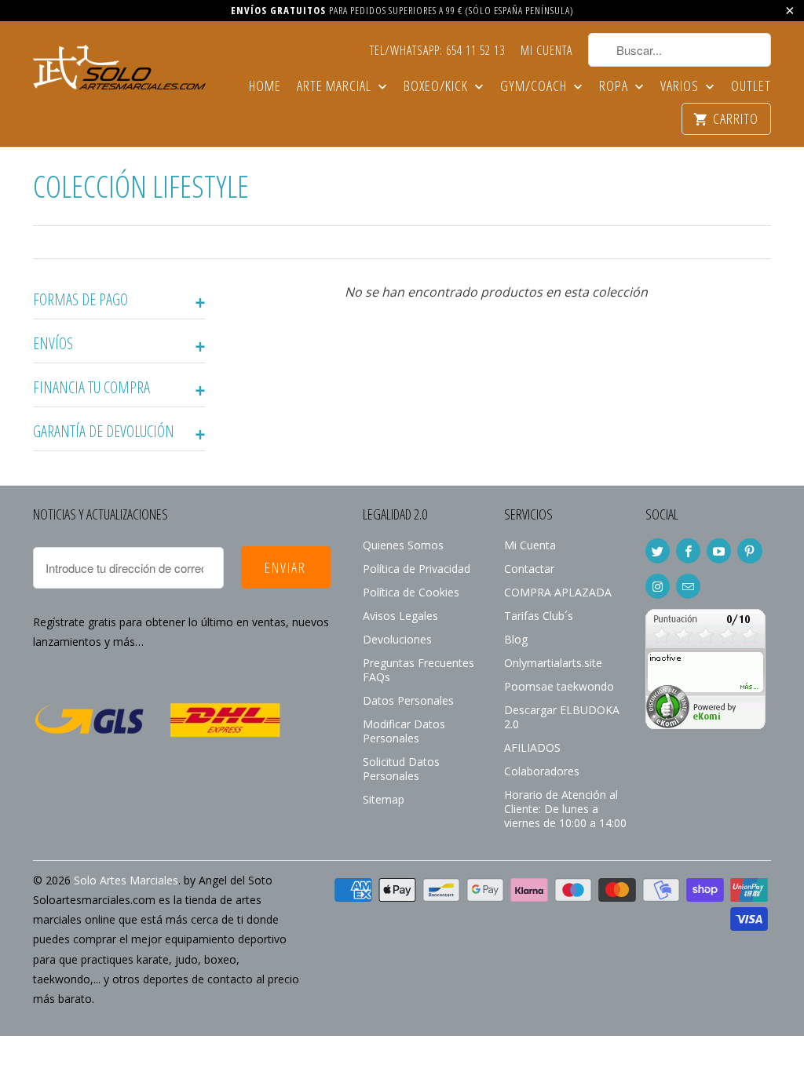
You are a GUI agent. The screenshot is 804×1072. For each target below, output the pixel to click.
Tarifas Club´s (538, 615)
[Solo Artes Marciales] (119, 65)
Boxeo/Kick (437, 86)
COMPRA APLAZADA (558, 592)
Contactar (529, 568)
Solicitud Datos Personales (401, 768)
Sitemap (383, 799)
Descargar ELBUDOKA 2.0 (561, 716)
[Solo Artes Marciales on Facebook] (688, 550)
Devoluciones (397, 639)
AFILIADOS (532, 747)
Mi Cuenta (546, 51)
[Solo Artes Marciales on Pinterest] (749, 550)
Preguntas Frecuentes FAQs (418, 669)
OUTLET (751, 86)
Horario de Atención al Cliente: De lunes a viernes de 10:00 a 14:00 (565, 808)
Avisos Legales (400, 615)
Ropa (615, 86)
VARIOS (681, 86)
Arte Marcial (336, 86)
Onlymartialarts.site (553, 662)
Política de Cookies (411, 592)
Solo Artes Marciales (126, 880)
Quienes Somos (403, 545)
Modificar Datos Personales (404, 731)
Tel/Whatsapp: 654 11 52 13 (437, 51)
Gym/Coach (535, 86)
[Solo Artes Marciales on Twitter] (657, 550)
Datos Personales (408, 700)
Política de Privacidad (416, 568)
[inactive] (705, 724)
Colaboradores (541, 771)
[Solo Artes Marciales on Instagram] (657, 586)
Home (265, 86)
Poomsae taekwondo (559, 686)
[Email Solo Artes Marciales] (688, 586)
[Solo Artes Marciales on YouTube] (719, 550)
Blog (516, 639)
